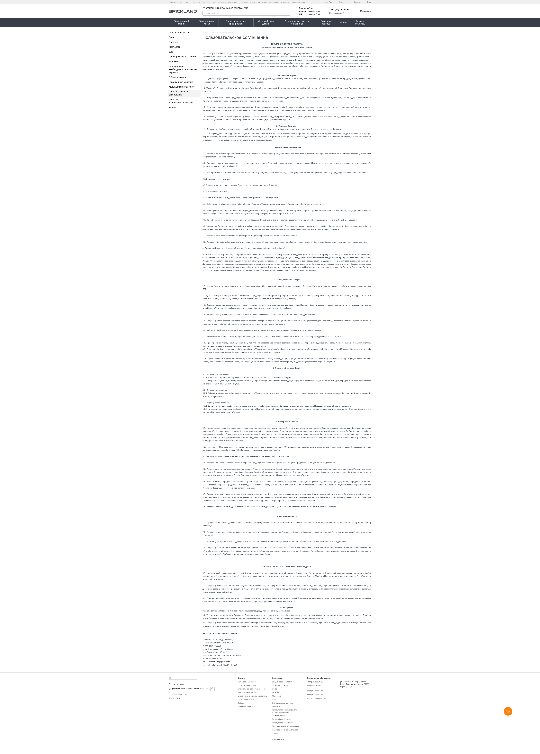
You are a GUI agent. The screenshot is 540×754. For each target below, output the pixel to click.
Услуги (172, 107)
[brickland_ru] (183, 678)
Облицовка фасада (326, 22)
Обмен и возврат (299, 2)
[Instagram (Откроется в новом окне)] (311, 2)
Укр (326, 2)
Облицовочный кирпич (181, 22)
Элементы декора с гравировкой (236, 22)
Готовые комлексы (360, 22)
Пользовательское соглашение (285, 726)
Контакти (244, 2)
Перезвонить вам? (336, 13)
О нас (188, 2)
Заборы (343, 22)
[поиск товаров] (288, 13)
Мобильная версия (179, 695)
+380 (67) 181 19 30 (339, 9)
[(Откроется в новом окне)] (212, 689)
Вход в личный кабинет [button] (282, 682)
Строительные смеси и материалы (297, 22)
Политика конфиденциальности (285, 730)
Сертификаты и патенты (228, 2)
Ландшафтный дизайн (266, 22)
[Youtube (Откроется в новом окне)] (318, 2)
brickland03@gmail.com (219, 661)
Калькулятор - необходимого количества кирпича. (270, 2)
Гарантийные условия (181, 82)
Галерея (196, 2)
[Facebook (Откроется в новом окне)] (314, 2)
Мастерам (206, 2)
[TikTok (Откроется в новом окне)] (321, 2)
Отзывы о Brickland (176, 2)
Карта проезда (346, 687)
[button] (508, 711)
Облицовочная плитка (206, 22)
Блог (214, 2)
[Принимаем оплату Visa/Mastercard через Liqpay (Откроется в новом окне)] (189, 689)
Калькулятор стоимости (182, 86)
